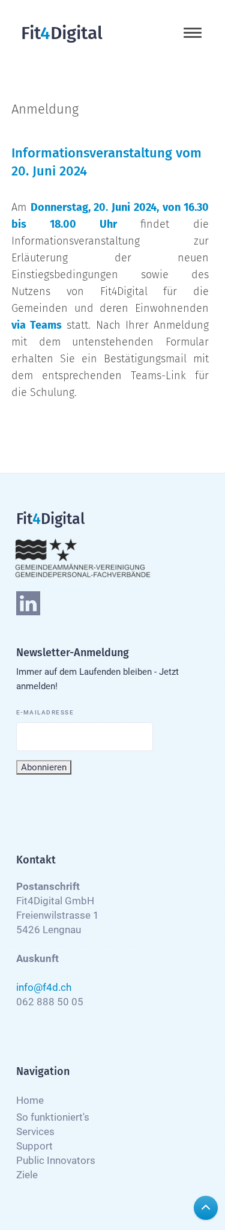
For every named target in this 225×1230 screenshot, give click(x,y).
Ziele (27, 1175)
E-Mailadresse (45, 712)
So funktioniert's (52, 1117)
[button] (193, 32)
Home (30, 1100)
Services (35, 1131)
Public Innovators (55, 1160)
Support (34, 1146)
